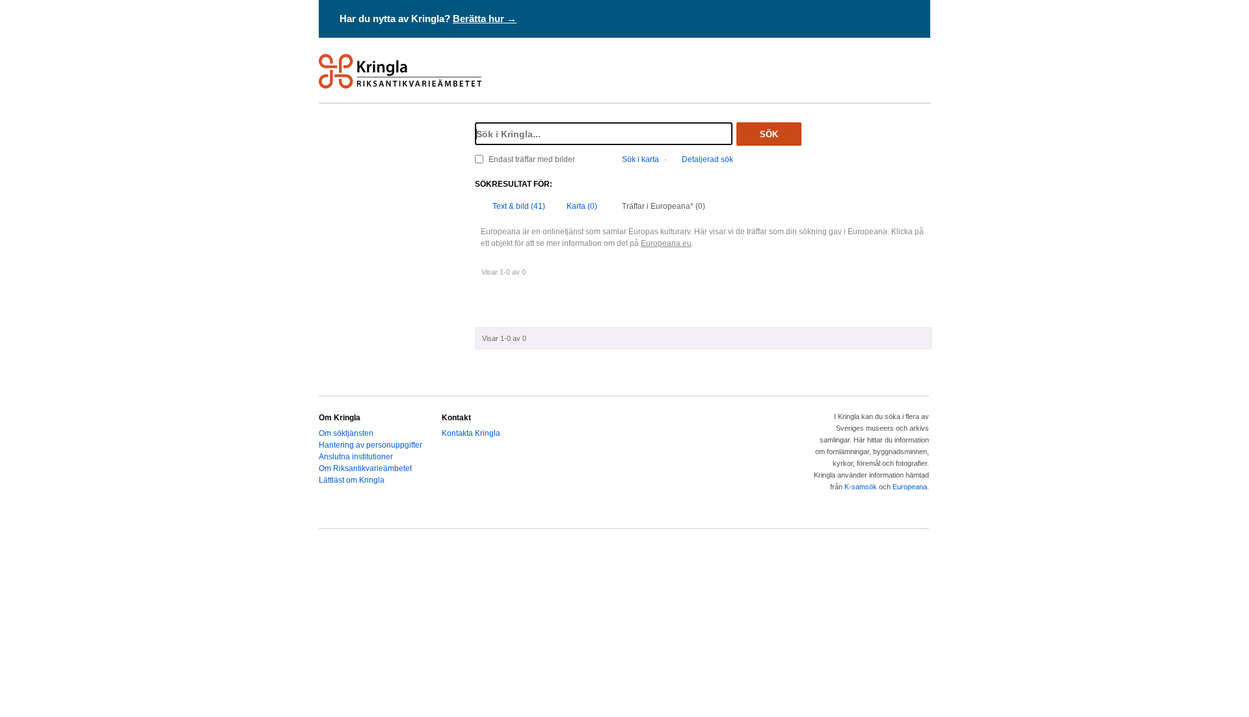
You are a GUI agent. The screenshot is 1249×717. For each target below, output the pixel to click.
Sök (769, 134)
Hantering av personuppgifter (370, 445)
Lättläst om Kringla (351, 480)
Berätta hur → (485, 18)
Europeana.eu (666, 243)
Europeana (910, 487)
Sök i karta (640, 159)
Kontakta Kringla (471, 433)
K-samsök (860, 487)
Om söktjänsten (346, 433)
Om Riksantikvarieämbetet (365, 468)
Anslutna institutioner (356, 456)
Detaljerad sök (707, 159)
